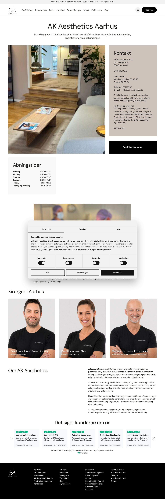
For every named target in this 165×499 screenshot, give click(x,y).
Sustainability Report (94, 481)
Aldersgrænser (95, 6)
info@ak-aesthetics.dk (133, 90)
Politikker (89, 470)
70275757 (127, 87)
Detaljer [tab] (82, 229)
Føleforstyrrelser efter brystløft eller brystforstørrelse (101, 5)
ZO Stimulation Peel (97, 6)
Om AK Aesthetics (60, 6)
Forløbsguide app (133, 6)
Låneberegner (18, 8)
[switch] (68, 263)
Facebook (64, 472)
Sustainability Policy (94, 484)
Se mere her (119, 128)
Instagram (64, 475)
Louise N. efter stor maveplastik (129, 6)
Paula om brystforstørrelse (22, 6)
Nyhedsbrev (93, 6)
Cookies (88, 478)
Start (10, 19)
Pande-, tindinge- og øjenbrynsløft (61, 5)
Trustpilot (64, 478)
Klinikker (16, 19)
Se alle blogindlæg (20, 8)
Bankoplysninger (59, 9)
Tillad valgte (82, 272)
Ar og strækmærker (134, 6)
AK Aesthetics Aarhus (43, 478)
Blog (62, 481)
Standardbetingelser (94, 472)
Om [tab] (118, 229)
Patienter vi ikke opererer (100, 9)
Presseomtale (94, 9)
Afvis (48, 272)
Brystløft (54, 6)
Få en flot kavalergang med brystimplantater (136, 5)
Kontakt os (38, 484)
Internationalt (117, 470)
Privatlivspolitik (92, 475)
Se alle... (12, 7)
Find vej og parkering (43, 481)
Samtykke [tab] (46, 229)
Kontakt (37, 470)
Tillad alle (117, 272)
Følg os (63, 470)
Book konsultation (133, 147)
